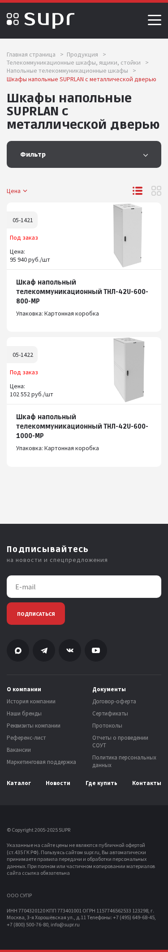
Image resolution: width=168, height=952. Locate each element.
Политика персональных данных (124, 761)
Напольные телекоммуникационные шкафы (71, 70)
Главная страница (35, 54)
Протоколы (107, 725)
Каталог (19, 783)
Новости (58, 783)
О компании (24, 689)
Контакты (146, 783)
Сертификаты (110, 713)
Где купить (101, 783)
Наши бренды (24, 713)
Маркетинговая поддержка (41, 762)
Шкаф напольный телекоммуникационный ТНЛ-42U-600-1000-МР (82, 426)
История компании (31, 701)
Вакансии (19, 750)
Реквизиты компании (33, 725)
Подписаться (36, 613)
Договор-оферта (114, 701)
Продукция (86, 54)
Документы (109, 689)
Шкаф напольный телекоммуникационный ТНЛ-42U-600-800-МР (82, 292)
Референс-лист (26, 737)
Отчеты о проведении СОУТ (120, 741)
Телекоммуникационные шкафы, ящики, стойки (78, 62)
